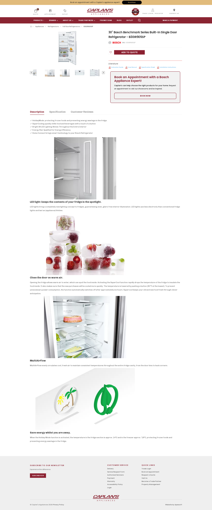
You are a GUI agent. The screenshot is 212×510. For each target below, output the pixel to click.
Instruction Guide (117, 67)
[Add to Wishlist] (110, 52)
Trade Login (146, 468)
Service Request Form (116, 472)
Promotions (106, 20)
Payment (111, 478)
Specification (57, 111)
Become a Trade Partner (151, 481)
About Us (67, 20)
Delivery (110, 468)
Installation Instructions (168, 67)
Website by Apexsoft (173, 504)
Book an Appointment (150, 472)
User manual (132, 67)
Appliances (39, 26)
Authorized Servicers (115, 475)
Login (109, 487)
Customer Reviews (82, 111)
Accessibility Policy (115, 484)
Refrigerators (53, 26)
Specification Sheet (148, 67)
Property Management (151, 484)
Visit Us (144, 478)
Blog (119, 20)
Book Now (132, 2)
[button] (38, 20)
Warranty (111, 481)
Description (37, 111)
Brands (52, 20)
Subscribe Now (38, 475)
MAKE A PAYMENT (170, 20)
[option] (67, 48)
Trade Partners (85, 20)
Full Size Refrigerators (71, 26)
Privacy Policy (58, 504)
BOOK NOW (145, 96)
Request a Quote (148, 475)
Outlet (129, 20)
